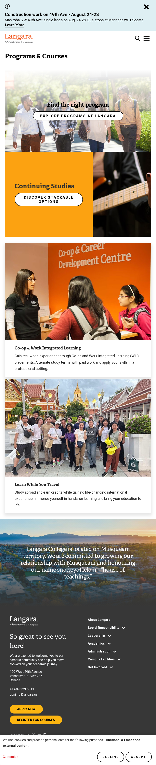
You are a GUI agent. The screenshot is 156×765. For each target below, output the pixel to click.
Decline (111, 757)
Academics (96, 643)
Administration (99, 651)
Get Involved (97, 667)
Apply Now (26, 709)
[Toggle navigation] (146, 38)
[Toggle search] (137, 38)
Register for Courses (36, 720)
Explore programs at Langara (78, 116)
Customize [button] (10, 757)
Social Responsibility (103, 628)
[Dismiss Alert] (146, 7)
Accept (138, 757)
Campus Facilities (101, 659)
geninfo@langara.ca (23, 694)
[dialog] (78, 750)
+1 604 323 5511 (22, 689)
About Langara (99, 620)
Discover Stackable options (49, 199)
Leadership (96, 636)
